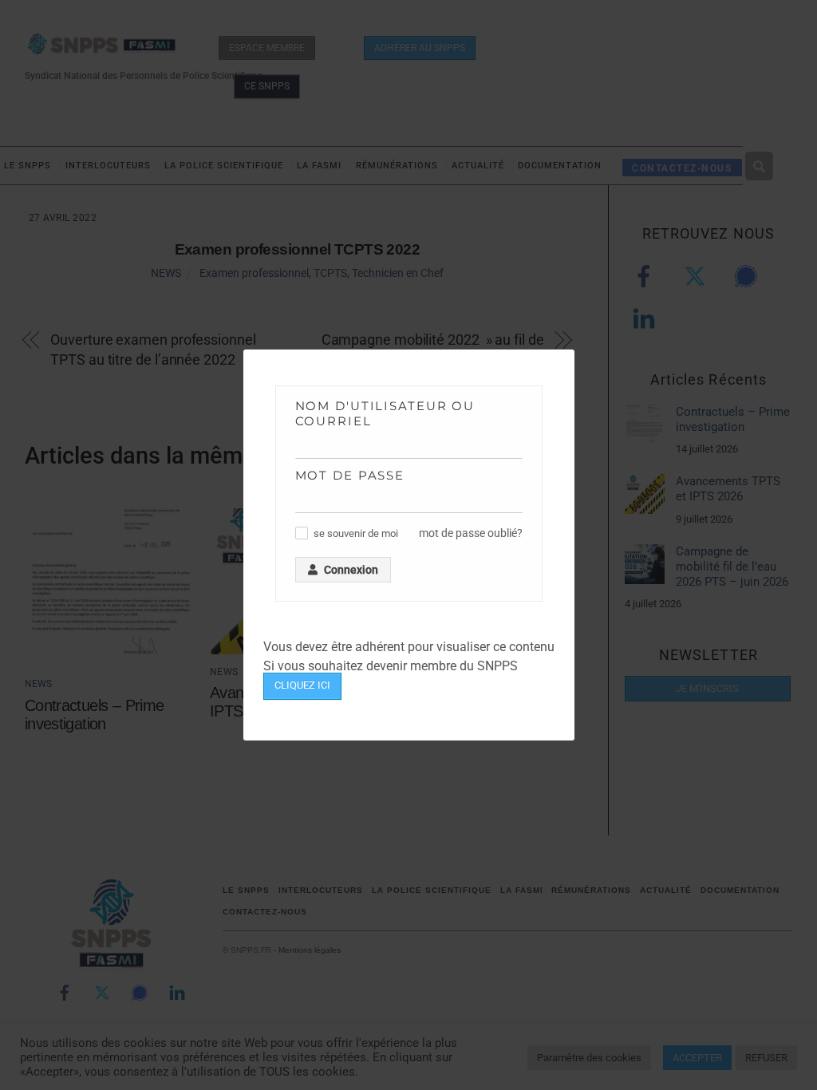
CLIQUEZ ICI (302, 685)
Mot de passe (350, 475)
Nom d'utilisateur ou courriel (385, 413)
